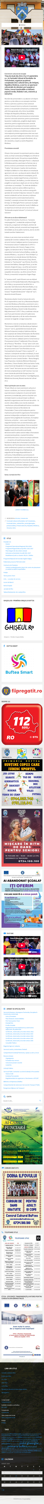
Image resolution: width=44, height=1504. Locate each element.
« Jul (3, 1490)
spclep (25, 1451)
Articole (17, 518)
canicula (33, 1437)
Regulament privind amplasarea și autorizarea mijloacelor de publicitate (20, 1028)
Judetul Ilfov (20, 523)
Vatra (14, 528)
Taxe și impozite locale (8, 1417)
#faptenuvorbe (5, 1434)
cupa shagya (19, 1441)
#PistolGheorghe (15, 1434)
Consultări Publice (11, 1043)
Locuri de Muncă (8, 582)
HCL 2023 (4, 1407)
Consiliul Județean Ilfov (9, 1373)
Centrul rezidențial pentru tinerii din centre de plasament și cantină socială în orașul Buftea (23, 568)
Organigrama (10, 1058)
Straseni (9, 528)
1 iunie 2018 (19, 1435)
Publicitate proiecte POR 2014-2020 (14, 562)
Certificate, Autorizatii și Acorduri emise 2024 (19, 1036)
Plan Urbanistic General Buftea (15, 1019)
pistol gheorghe (30, 523)
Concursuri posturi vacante (14, 1063)
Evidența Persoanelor (12, 1076)
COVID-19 (9, 1441)
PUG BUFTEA (9, 1023)
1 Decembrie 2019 (35, 1434)
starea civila (32, 1450)
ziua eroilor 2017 (10, 1452)
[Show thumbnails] (22, 510)
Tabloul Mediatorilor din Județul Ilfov (15, 592)
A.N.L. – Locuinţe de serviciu (12, 579)
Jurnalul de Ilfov (8, 589)
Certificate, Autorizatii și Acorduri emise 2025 (19, 1038)
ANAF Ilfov (5, 1383)
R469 (13, 1449)
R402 (10, 1449)
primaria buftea (11, 526)
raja (15, 1449)
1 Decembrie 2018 (26, 1434)
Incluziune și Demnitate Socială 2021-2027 (18, 553)
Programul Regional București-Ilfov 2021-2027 (19, 548)
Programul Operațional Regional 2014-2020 (19, 546)
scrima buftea (39, 1449)
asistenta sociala (6, 1437)
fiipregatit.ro (5, 1392)
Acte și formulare (11, 1016)
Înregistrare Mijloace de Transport (14, 1088)
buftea (20, 1437)
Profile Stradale (10, 1025)
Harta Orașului (8, 586)
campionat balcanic (27, 1437)
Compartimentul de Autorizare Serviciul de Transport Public (22, 1085)
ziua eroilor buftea (26, 1452)
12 (16, 1476)
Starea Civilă (9, 1074)
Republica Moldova (33, 526)
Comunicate (24, 518)
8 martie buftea (26, 1435)
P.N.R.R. (8, 544)
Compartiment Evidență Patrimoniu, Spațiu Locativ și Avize (21, 1053)
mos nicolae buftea (15, 1444)
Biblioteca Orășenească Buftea (13, 1082)
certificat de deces (28, 1439)
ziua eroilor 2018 (17, 1452)
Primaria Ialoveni (22, 526)
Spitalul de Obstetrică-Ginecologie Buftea (14, 1389)
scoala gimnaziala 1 (30, 1449)
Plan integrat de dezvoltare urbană (16, 551)
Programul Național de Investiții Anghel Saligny (18, 559)
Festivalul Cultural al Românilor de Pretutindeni (21, 521)
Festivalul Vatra (11, 523)
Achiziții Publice (8, 1068)
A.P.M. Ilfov (5, 1386)
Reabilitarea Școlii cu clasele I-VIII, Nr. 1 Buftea (19, 555)
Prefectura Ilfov (6, 1376)
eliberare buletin (27, 1441)
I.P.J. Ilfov (4, 1379)
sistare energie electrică (17, 1451)
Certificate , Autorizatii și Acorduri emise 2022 (19, 1032)
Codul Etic (9, 1065)
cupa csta (14, 1441)
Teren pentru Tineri (9, 576)
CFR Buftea (35, 1439)
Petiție (6, 572)
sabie (18, 1449)
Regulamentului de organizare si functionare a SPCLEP (22, 1078)
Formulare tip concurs (12, 1060)
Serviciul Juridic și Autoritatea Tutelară (15, 1049)
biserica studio (14, 1437)
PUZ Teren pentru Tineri (13, 1021)
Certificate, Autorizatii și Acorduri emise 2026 (19, 1041)
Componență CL (6, 1402)
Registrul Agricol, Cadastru (12, 1046)
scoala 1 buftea (23, 1449)
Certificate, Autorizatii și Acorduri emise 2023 (19, 1034)
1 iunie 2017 (14, 1435)
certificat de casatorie (18, 1439)
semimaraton (5, 1451)
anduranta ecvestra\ (34, 1435)
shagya (10, 1451)
